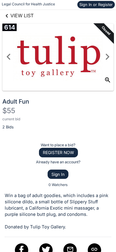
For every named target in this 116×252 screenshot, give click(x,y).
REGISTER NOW (58, 152)
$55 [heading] (8, 110)
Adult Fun (15, 101)
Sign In (58, 174)
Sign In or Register (96, 4)
